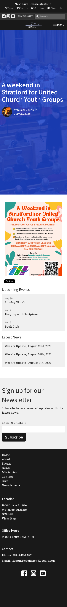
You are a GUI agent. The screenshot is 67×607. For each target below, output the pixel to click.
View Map (9, 518)
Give (5, 481)
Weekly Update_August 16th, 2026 (28, 354)
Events (6, 463)
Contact (7, 476)
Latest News (11, 337)
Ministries (9, 472)
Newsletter (9, 485)
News (6, 468)
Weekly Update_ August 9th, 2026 (28, 362)
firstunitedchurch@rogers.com (33, 560)
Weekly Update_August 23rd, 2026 (28, 346)
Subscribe (14, 437)
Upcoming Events (16, 289)
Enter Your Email (14, 422)
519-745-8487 (25, 16)
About (6, 459)
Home (6, 455)
